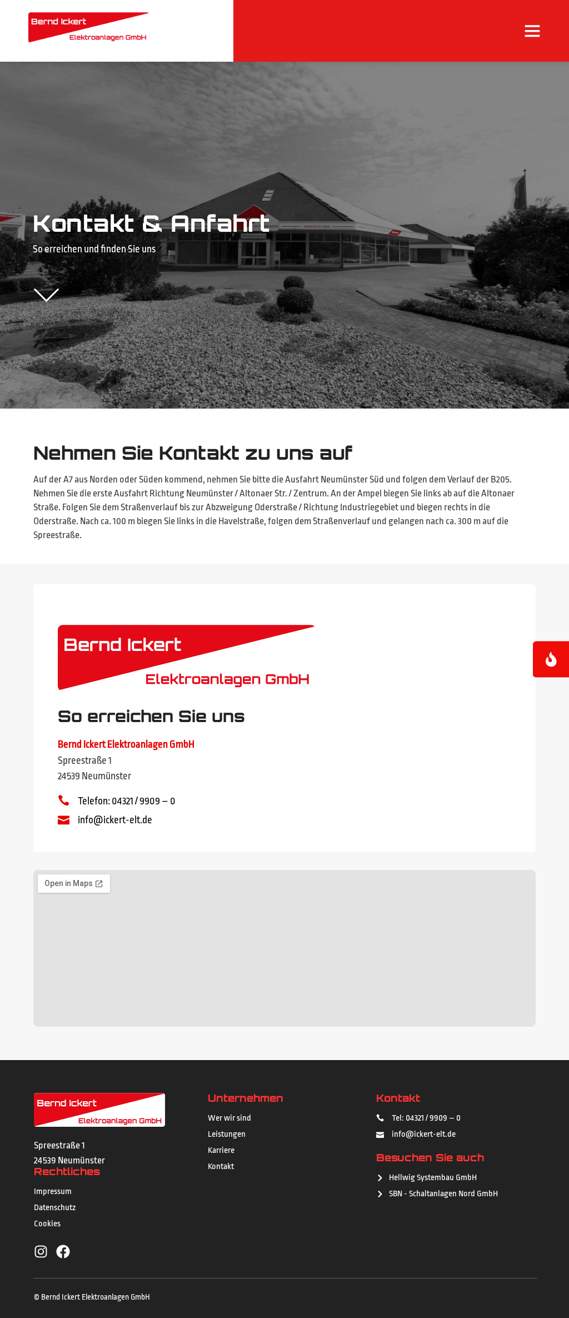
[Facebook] (63, 1251)
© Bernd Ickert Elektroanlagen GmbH (92, 1296)
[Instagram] (41, 1251)
